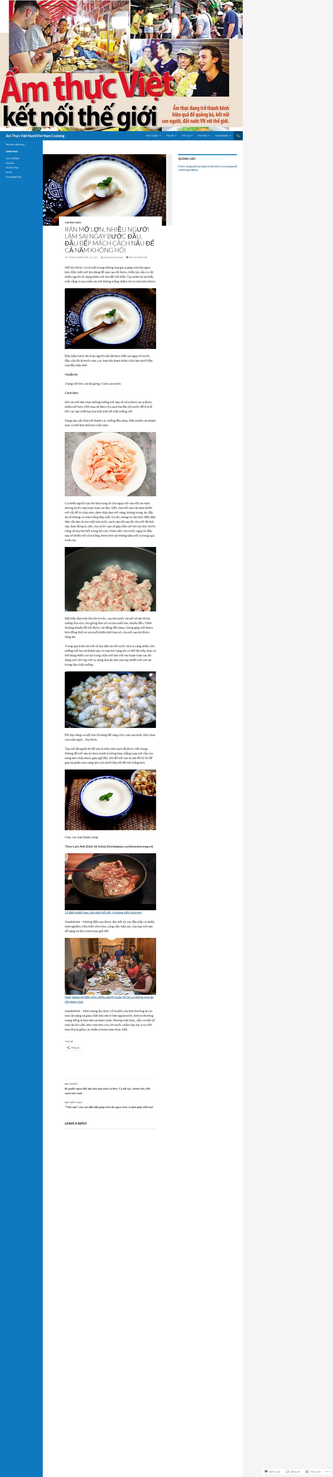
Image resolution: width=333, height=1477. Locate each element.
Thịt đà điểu (221, 135)
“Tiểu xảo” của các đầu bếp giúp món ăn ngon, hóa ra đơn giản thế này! (109, 1105)
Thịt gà (186, 135)
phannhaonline (113, 257)
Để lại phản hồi (138, 257)
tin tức (9, 172)
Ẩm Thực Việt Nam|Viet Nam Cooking (35, 136)
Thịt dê (170, 135)
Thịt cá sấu (152, 135)
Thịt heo (202, 135)
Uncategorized (13, 176)
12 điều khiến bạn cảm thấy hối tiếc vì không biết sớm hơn (103, 912)
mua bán (10, 163)
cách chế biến (13, 158)
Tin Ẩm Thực (73, 222)
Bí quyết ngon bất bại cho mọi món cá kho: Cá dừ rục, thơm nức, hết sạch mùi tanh (108, 1088)
